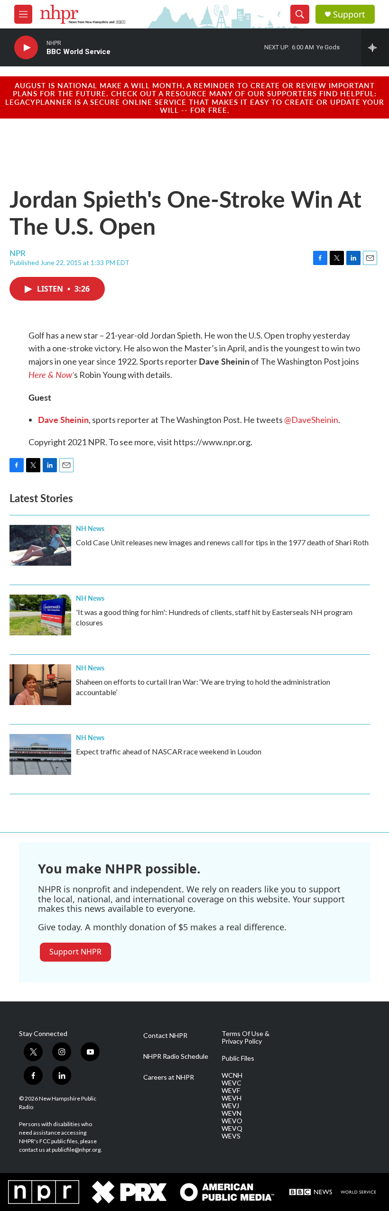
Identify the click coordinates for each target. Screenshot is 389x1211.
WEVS (231, 1136)
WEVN (231, 1113)
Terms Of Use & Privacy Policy (245, 1037)
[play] (26, 47)
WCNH (232, 1075)
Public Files (238, 1058)
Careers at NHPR (168, 1077)
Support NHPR (75, 951)
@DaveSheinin (311, 419)
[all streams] (375, 47)
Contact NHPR (165, 1035)
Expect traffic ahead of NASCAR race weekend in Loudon (168, 751)
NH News (90, 528)
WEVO (232, 1121)
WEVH (231, 1098)
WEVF (231, 1090)
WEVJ (230, 1106)
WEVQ (232, 1128)
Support (349, 14)
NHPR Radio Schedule (175, 1056)
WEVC (231, 1083)
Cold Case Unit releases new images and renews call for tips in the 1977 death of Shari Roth (222, 542)
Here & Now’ (51, 374)
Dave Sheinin (63, 419)
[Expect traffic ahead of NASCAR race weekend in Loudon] (40, 754)
